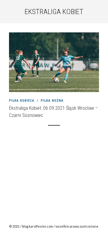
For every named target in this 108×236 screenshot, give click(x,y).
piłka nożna (52, 101)
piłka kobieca (21, 101)
